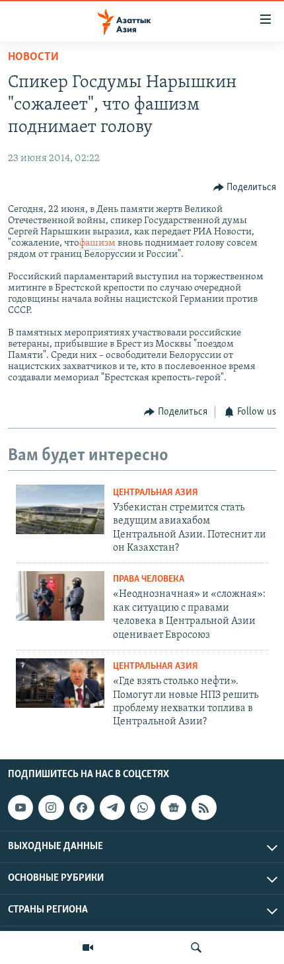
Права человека (148, 579)
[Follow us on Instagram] (50, 807)
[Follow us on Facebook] (81, 807)
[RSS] (204, 807)
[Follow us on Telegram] (112, 807)
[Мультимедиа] (88, 947)
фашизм (97, 243)
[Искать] (196, 947)
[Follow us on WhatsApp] (142, 807)
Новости (33, 57)
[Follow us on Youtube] (20, 807)
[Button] (245, 187)
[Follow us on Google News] (173, 807)
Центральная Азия (155, 493)
